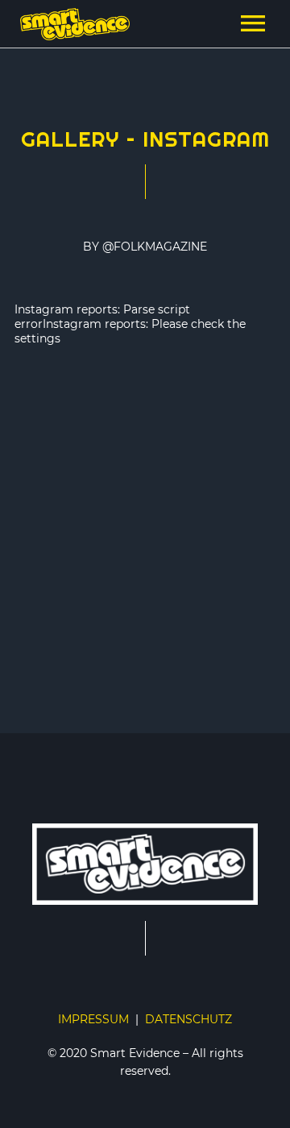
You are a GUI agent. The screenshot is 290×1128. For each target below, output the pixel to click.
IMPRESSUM (93, 1019)
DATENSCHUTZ (188, 1019)
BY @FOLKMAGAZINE (145, 246)
